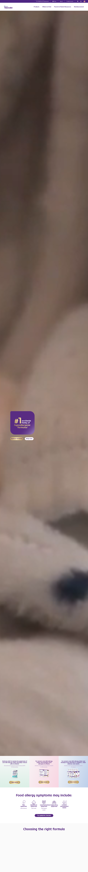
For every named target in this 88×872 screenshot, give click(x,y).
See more (14, 782)
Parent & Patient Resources (62, 7)
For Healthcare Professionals (42, 1)
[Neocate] (8, 7)
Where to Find (46, 7)
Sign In (61, 1)
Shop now (29, 438)
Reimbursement (79, 7)
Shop (55, 1)
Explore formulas (16, 438)
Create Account (69, 1)
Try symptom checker (44, 815)
